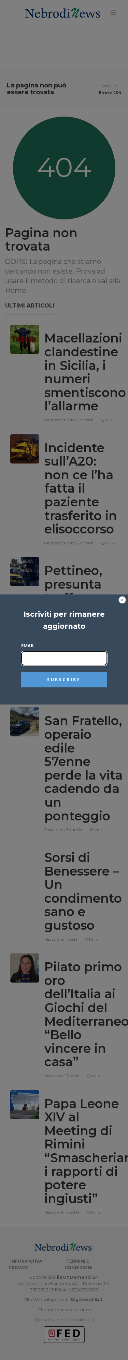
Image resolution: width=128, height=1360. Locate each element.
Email (27, 645)
